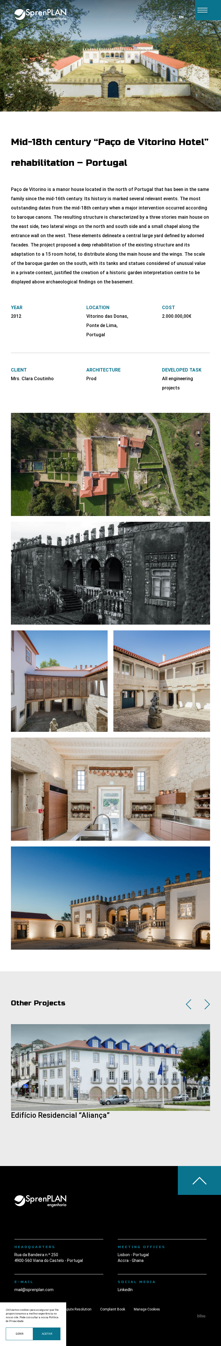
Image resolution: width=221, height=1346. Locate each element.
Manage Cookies (147, 1309)
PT (174, 17)
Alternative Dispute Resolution (68, 1309)
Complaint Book (112, 1309)
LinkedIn (125, 1289)
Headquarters (35, 1247)
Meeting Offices (141, 1247)
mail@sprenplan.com (34, 1289)
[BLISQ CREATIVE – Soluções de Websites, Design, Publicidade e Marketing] (201, 1316)
